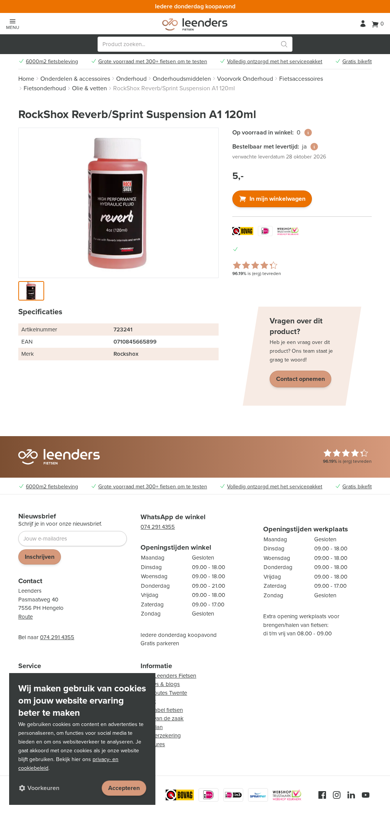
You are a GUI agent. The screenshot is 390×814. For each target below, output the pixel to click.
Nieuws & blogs (160, 684)
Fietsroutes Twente (164, 693)
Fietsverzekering (161, 735)
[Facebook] (322, 795)
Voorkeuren (43, 788)
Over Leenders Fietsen (168, 676)
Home (26, 78)
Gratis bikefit (357, 61)
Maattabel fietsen (162, 710)
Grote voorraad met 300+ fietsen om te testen (152, 61)
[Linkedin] (351, 795)
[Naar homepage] (194, 24)
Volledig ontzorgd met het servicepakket (274, 61)
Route (25, 616)
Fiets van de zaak (162, 718)
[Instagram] (337, 795)
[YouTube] (366, 795)
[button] (31, 291)
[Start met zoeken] (284, 44)
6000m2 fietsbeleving (52, 61)
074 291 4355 (57, 637)
